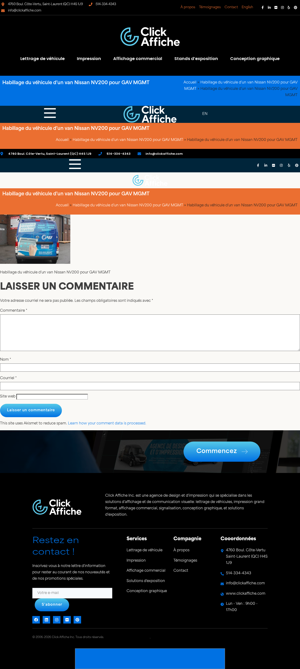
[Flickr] (276, 7)
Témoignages (210, 7)
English (247, 7)
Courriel (8, 378)
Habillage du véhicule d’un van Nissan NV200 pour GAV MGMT (128, 140)
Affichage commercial (137, 58)
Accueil (190, 82)
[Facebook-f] (258, 165)
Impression (89, 58)
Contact (231, 7)
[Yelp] (289, 7)
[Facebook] (262, 7)
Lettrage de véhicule (42, 58)
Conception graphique (255, 58)
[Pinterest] (295, 7)
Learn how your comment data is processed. (107, 423)
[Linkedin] (269, 7)
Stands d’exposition (196, 58)
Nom (5, 360)
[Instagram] (282, 7)
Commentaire (13, 311)
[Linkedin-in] (265, 165)
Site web (7, 396)
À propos (187, 7)
